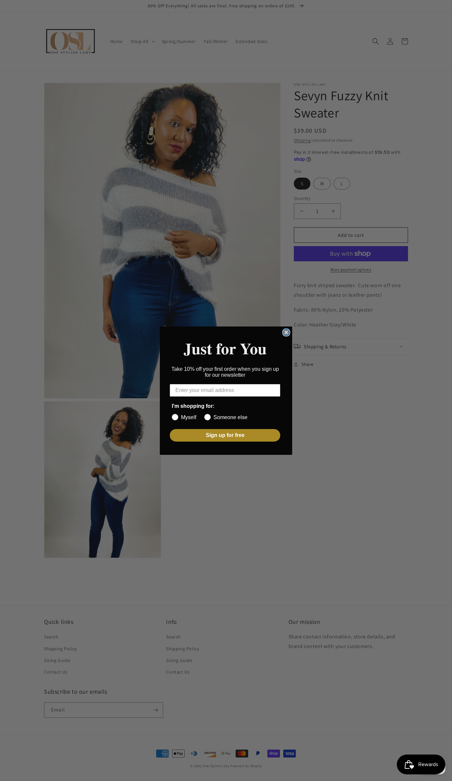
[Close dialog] (286, 332)
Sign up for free (225, 435)
